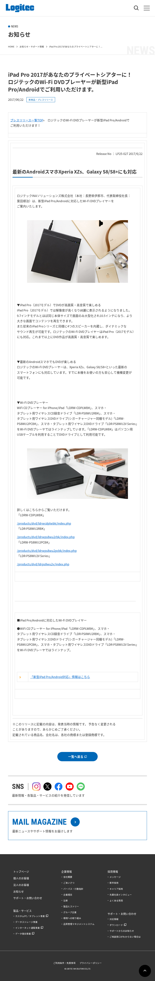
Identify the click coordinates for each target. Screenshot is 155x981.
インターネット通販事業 (27, 927)
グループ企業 (69, 912)
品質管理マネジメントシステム (78, 923)
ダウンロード (116, 924)
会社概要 (67, 876)
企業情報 (66, 871)
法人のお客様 (21, 885)
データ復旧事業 (23, 933)
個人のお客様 (21, 878)
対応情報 (114, 919)
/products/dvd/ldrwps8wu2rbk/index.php (46, 537)
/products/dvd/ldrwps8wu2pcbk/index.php (47, 550)
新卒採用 (114, 882)
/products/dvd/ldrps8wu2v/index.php (43, 564)
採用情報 (113, 871)
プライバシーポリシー (91, 962)
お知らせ (18, 891)
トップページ (21, 871)
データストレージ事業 (26, 921)
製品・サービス (22, 911)
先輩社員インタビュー (121, 894)
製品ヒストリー (71, 906)
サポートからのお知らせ (122, 930)
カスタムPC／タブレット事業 (30, 916)
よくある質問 (116, 900)
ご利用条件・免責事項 (64, 962)
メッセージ (115, 876)
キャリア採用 (116, 888)
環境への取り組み (72, 918)
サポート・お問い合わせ (27, 898)
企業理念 (67, 894)
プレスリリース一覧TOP (26, 120)
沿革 (65, 900)
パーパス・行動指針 (73, 888)
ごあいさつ (68, 882)
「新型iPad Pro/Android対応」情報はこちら (60, 677)
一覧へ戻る (75, 756)
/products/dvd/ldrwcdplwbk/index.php (44, 523)
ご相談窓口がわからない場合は (125, 936)
